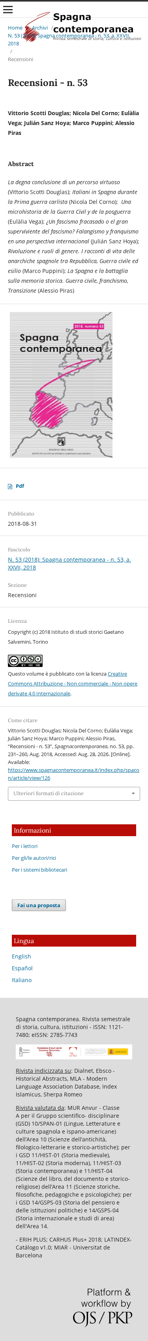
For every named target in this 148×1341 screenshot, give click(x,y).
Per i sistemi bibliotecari (39, 869)
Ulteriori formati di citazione (48, 793)
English (21, 956)
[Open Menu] (8, 9)
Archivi (40, 27)
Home (15, 27)
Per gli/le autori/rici (34, 857)
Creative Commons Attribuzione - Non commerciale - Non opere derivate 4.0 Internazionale (72, 683)
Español (22, 968)
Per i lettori (24, 846)
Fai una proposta (38, 905)
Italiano (22, 980)
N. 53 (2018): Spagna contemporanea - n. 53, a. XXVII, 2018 (69, 39)
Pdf (20, 485)
